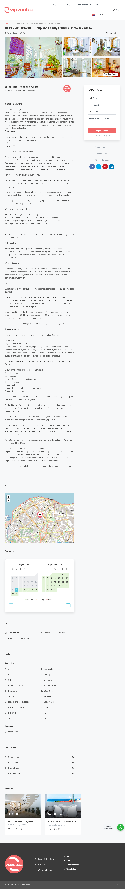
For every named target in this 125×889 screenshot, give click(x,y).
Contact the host (102, 154)
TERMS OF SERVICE (72, 865)
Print (118, 33)
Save (110, 33)
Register (119, 10)
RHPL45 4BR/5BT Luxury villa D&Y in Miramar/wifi (23, 822)
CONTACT (100, 5)
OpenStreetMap (65, 542)
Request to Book (102, 131)
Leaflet (59, 542)
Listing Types (56, 5)
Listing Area (69, 5)
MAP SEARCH (83, 5)
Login (109, 10)
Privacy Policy (71, 869)
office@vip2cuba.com (46, 870)
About (68, 861)
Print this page (103, 160)
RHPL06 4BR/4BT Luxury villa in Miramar (63, 822)
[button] (40, 514)
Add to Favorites (103, 147)
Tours (92, 5)
